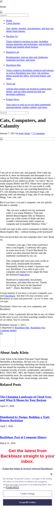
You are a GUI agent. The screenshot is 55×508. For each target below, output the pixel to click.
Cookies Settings (27, 494)
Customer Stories (8, 330)
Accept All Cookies (27, 502)
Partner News (28, 103)
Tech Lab (29, 89)
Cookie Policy (13, 487)
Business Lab (27, 56)
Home (9, 20)
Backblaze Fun (38, 327)
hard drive (24, 274)
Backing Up (28, 41)
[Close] (51, 474)
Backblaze (10, 295)
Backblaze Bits (30, 72)
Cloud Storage (30, 27)
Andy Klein (24, 133)
